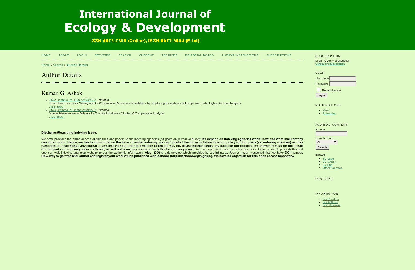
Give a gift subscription (330, 63)
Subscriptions (279, 55)
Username (322, 78)
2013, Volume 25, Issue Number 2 (72, 99)
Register (102, 55)
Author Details (77, 65)
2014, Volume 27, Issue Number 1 (72, 110)
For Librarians (331, 205)
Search (124, 55)
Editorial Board (199, 55)
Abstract (57, 106)
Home (46, 55)
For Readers (331, 199)
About (63, 55)
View (326, 110)
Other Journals (332, 167)
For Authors (330, 202)
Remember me (331, 90)
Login (82, 55)
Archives (169, 55)
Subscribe (329, 113)
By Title (327, 164)
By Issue (328, 158)
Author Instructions (240, 55)
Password (322, 83)
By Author (329, 161)
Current (146, 55)
